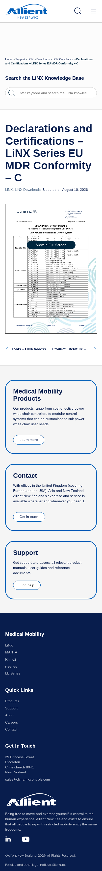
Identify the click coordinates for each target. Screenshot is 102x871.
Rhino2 (10, 659)
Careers (11, 722)
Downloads (43, 59)
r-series (11, 666)
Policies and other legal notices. (28, 865)
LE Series (12, 673)
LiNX (30, 59)
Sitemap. (59, 865)
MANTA (11, 652)
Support (20, 59)
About (9, 715)
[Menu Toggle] (93, 11)
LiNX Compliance (63, 59)
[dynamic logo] (26, 11)
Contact (11, 729)
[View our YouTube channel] (25, 839)
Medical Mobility (24, 634)
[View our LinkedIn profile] (8, 839)
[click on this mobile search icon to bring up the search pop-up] (77, 11)
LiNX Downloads (28, 190)
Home (8, 59)
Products (12, 701)
